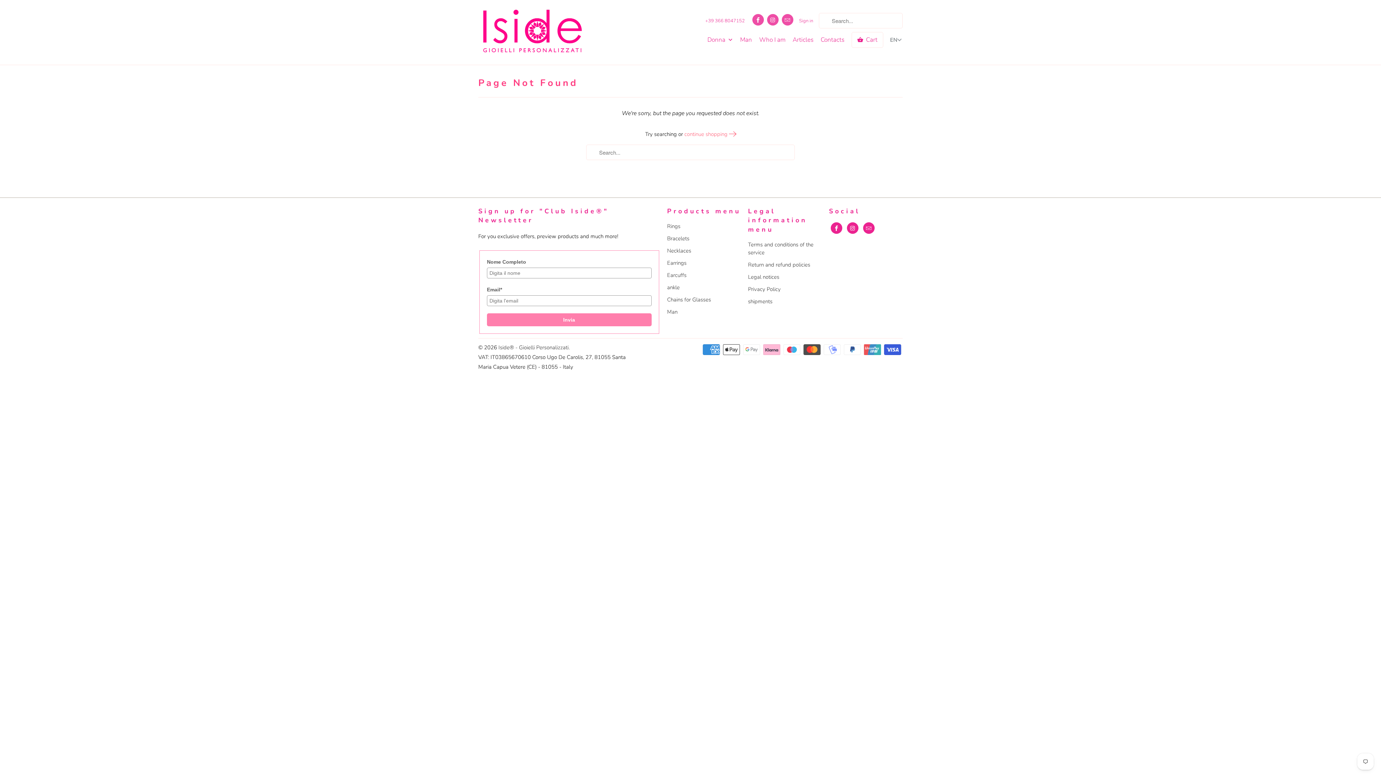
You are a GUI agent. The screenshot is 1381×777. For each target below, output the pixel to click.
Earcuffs (677, 275)
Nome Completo (506, 262)
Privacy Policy (764, 289)
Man (746, 40)
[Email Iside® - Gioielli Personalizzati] (787, 20)
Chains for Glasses (689, 299)
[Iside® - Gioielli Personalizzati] (532, 32)
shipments (760, 301)
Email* (494, 289)
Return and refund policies (779, 264)
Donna (717, 40)
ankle (673, 287)
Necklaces (679, 250)
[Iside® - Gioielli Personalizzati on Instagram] (773, 20)
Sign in (806, 21)
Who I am (772, 40)
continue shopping (706, 134)
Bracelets (678, 238)
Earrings (677, 263)
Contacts (832, 40)
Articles (803, 40)
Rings (673, 226)
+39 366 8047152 (725, 21)
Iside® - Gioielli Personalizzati (533, 347)
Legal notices (763, 277)
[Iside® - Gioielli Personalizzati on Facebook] (758, 20)
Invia (569, 320)
